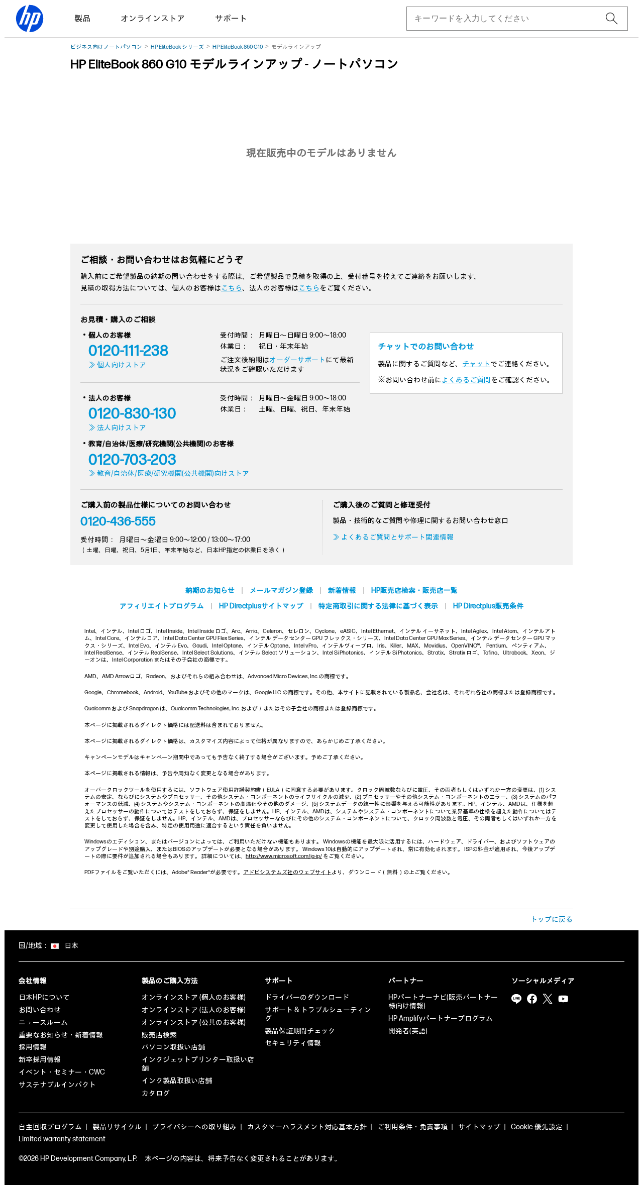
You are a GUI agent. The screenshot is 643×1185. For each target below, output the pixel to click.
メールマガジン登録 (281, 590)
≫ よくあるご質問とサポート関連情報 (393, 537)
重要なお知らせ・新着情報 (61, 1035)
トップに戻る (551, 919)
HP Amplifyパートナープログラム (440, 1018)
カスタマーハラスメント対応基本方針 (307, 1127)
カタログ (156, 1093)
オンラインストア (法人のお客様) (194, 1010)
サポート (231, 19)
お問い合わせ (40, 1010)
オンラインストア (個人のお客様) (194, 997)
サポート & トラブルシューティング (318, 1014)
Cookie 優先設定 (537, 1127)
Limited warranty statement (62, 1139)
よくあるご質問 (466, 380)
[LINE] (516, 999)
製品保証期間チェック (300, 1031)
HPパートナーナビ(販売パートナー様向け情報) (443, 1001)
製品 (82, 19)
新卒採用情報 (40, 1059)
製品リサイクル (117, 1127)
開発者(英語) (407, 1031)
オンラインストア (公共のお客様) (194, 1022)
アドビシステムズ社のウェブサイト (287, 872)
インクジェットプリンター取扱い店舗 (198, 1063)
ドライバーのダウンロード (307, 997)
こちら (231, 288)
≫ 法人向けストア (117, 427)
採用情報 (33, 1047)
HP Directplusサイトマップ (261, 606)
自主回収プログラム (50, 1127)
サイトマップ (479, 1127)
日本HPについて (44, 997)
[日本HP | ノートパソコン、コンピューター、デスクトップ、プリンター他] (29, 18)
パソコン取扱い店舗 (173, 1047)
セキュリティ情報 (293, 1043)
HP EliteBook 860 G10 (237, 47)
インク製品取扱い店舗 (177, 1080)
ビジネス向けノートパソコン (106, 47)
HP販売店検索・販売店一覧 (414, 590)
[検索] (612, 19)
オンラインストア (153, 19)
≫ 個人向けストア (117, 365)
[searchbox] (509, 18)
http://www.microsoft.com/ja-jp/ (284, 856)
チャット (476, 364)
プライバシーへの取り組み (194, 1127)
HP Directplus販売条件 (488, 606)
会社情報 (33, 981)
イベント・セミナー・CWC (62, 1072)
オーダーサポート (297, 360)
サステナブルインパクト (57, 1085)
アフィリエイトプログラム (162, 606)
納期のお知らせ (210, 590)
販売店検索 (159, 1035)
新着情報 (342, 590)
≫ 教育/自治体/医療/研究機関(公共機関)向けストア (168, 473)
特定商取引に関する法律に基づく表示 (378, 606)
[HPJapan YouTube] (563, 999)
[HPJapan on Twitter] (548, 999)
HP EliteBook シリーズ (177, 47)
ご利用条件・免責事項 (412, 1127)
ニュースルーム (43, 1022)
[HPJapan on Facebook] (532, 999)
